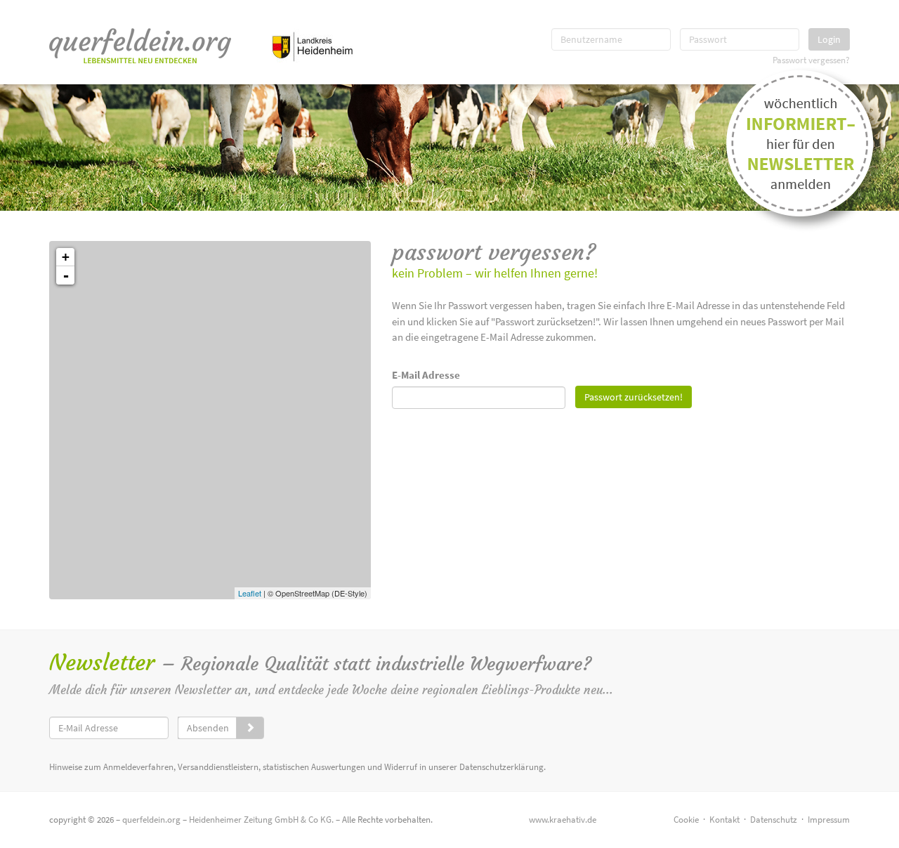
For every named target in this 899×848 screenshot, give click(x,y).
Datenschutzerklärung (501, 767)
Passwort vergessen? (811, 59)
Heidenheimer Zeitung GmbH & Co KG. (261, 820)
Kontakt (724, 820)
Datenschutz (773, 820)
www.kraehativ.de (562, 820)
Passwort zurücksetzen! (633, 397)
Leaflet (249, 593)
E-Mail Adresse (426, 374)
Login (829, 39)
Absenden (208, 728)
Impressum (829, 820)
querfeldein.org (151, 820)
